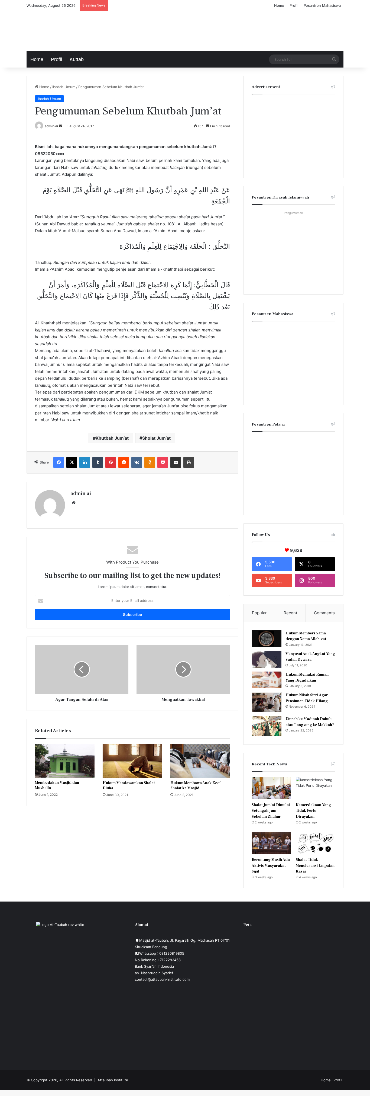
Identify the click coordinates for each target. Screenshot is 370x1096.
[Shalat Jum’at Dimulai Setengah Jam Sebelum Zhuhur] (271, 788)
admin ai (51, 126)
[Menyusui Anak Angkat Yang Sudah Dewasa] (266, 659)
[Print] (188, 462)
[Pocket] (162, 462)
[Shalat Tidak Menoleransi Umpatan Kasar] (315, 843)
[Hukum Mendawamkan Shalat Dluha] (132, 761)
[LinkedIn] (84, 462)
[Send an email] (60, 126)
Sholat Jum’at (156, 438)
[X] (71, 462)
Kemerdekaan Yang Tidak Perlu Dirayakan (313, 811)
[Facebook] (58, 462)
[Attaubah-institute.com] (67, 30)
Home (279, 5)
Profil (294, 5)
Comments (324, 612)
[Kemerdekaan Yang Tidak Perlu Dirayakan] (315, 788)
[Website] (73, 503)
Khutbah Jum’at (112, 438)
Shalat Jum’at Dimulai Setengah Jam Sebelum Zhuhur (271, 811)
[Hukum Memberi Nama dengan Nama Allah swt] (266, 638)
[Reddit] (123, 462)
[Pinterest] (110, 462)
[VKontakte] (136, 462)
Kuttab (77, 59)
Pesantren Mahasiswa (322, 5)
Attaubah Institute (113, 1080)
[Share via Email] (175, 462)
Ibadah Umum (63, 87)
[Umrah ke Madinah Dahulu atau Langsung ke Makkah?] (266, 726)
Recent (290, 612)
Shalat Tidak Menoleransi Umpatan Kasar (315, 865)
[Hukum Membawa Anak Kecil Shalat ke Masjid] (200, 761)
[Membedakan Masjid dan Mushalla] (65, 761)
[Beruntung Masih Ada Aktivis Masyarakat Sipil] (271, 843)
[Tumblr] (97, 462)
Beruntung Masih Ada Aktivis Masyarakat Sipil (271, 865)
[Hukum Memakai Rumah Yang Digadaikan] (266, 680)
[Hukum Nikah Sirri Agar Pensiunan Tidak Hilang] (266, 702)
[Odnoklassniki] (149, 462)
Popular (259, 612)
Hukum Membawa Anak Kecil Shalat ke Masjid (196, 786)
